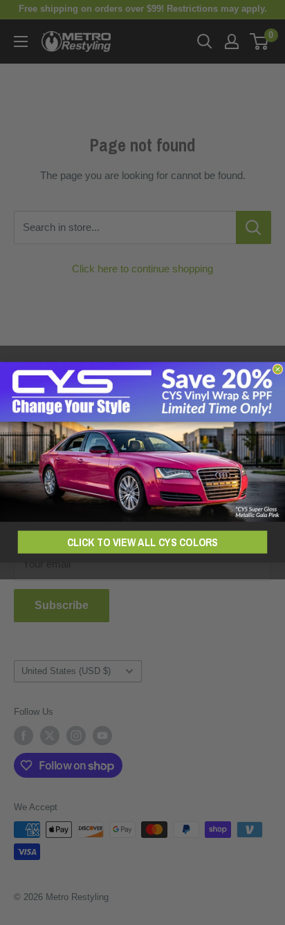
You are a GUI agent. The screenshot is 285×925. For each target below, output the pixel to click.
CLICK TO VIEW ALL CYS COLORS (142, 542)
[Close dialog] (277, 369)
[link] (142, 442)
